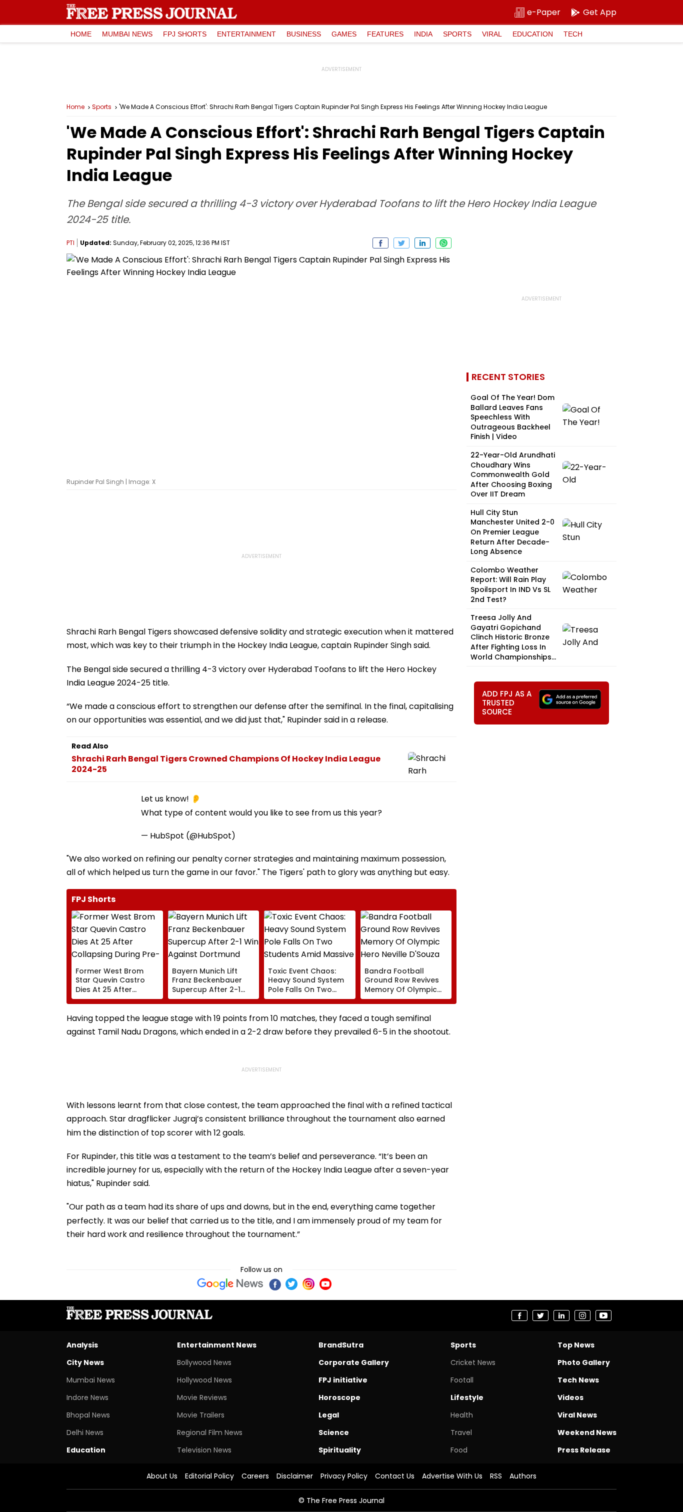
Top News (576, 1345)
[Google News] (230, 1284)
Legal (328, 1415)
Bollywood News (204, 1363)
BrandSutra (341, 1345)
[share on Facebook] (380, 243)
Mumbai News (127, 34)
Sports (457, 34)
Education (532, 34)
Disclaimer (294, 1476)
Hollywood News (204, 1380)
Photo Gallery (584, 1363)
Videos (571, 1397)
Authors (523, 1476)
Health (461, 1415)
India (423, 34)
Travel (461, 1433)
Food (459, 1450)
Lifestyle (467, 1397)
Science (333, 1433)
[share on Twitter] (402, 243)
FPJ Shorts (184, 34)
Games (344, 34)
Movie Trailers (200, 1415)
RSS (496, 1476)
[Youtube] (326, 1284)
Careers (255, 1476)
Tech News (578, 1380)
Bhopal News (88, 1415)
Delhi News (85, 1433)
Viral (492, 34)
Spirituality (339, 1450)
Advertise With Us (452, 1476)
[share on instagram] (582, 1315)
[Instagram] (308, 1284)
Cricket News (473, 1363)
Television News (204, 1450)
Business (303, 34)
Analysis (82, 1345)
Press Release (584, 1450)
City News (85, 1363)
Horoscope (339, 1397)
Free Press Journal (151, 11)
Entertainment (246, 34)
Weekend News (587, 1433)
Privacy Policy (344, 1476)
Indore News (87, 1397)
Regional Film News (209, 1433)
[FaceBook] (274, 1284)
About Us (162, 1476)
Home (81, 34)
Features (385, 34)
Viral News (577, 1415)
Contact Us (394, 1476)
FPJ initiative (343, 1380)
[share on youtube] (604, 1315)
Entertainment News (216, 1345)
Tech (573, 34)
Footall (462, 1380)
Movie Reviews (202, 1397)
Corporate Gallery (353, 1363)
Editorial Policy (209, 1476)
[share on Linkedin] (422, 243)
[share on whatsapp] (444, 243)
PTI (70, 242)
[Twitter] (292, 1284)
